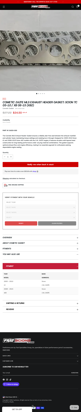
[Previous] (18, 2)
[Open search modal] (73, 7)
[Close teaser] (33, 406)
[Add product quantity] (11, 157)
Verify (21, 223)
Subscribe (74, 373)
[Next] (63, 2)
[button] (17, 409)
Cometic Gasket (8, 108)
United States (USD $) (11, 397)
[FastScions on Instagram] (7, 380)
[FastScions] (40, 7)
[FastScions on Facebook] (4, 380)
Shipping (6, 178)
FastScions (16, 400)
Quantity (6, 152)
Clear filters (57, 223)
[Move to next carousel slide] (76, 325)
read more (6, 350)
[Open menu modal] (4, 7)
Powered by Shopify (8, 402)
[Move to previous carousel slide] (72, 325)
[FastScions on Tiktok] (10, 380)
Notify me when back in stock (40, 164)
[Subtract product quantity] (5, 157)
